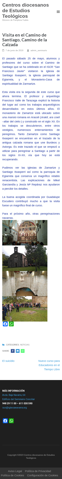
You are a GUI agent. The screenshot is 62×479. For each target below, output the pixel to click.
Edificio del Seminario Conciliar (18, 399)
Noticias (24, 345)
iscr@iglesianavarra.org (14, 407)
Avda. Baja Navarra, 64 (13, 395)
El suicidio (8, 360)
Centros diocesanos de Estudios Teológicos (25, 10)
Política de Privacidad (38, 471)
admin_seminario (39, 50)
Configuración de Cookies (42, 475)
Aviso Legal (15, 471)
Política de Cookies (12, 475)
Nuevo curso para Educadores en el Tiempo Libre (49, 365)
